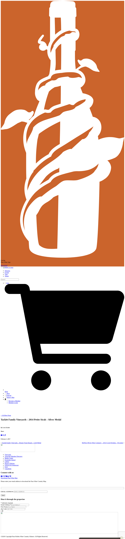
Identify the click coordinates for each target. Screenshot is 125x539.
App (7, 283)
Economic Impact (10, 460)
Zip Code (4, 509)
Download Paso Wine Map (9, 478)
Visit (6, 274)
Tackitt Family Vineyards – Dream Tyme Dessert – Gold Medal (21, 443)
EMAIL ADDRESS (7, 491)
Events (7, 272)
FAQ (6, 467)
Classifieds (8, 469)
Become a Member (14, 401)
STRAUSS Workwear (12, 465)
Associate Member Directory (13, 456)
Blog (8, 393)
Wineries (7, 271)
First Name (4, 507)
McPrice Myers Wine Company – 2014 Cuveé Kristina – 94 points (102, 443)
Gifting (7, 462)
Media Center (9, 458)
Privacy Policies (10, 463)
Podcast (8, 395)
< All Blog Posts (6, 415)
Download (4, 265)
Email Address (6, 505)
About (7, 276)
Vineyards (8, 454)
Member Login (13, 403)
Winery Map (10, 397)
